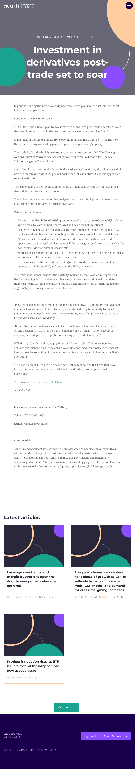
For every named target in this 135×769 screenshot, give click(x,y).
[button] (129, 5)
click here (57, 382)
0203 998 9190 (13, 733)
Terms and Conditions (19, 749)
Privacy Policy (46, 749)
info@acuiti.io (12, 737)
